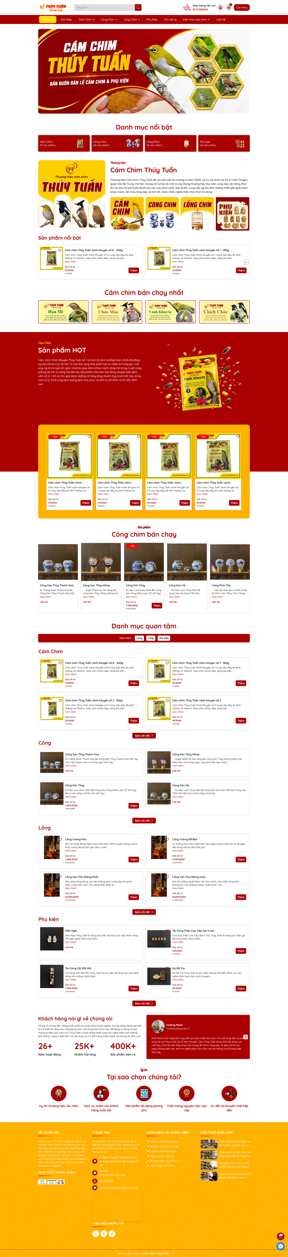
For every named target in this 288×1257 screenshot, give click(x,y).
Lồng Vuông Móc (75, 839)
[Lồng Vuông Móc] (52, 847)
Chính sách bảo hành (164, 1151)
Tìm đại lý (170, 19)
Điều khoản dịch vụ (162, 1156)
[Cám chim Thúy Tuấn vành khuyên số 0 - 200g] (51, 258)
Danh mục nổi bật (144, 127)
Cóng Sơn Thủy (135, 585)
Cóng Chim (108, 19)
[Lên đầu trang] (281, 1227)
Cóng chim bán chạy (144, 534)
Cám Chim (85, 19)
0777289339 (200, 9)
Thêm (133, 270)
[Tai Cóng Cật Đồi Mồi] (52, 976)
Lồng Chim (131, 19)
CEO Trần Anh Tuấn (162, 1165)
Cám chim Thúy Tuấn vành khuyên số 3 (213, 482)
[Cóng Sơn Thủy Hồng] (101, 562)
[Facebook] (103, 1233)
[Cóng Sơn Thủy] (52, 793)
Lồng (151, 638)
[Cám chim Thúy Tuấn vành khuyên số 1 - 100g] (159, 258)
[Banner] (63, 312)
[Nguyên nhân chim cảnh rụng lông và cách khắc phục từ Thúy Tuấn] (209, 1165)
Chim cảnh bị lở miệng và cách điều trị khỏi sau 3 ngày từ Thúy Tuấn (234, 1143)
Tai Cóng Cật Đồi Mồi (78, 968)
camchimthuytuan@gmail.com (118, 1187)
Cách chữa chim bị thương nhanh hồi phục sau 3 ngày (235, 1175)
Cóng (139, 638)
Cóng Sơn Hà (177, 585)
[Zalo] (95, 1233)
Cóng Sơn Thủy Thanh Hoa (57, 585)
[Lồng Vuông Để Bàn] (159, 847)
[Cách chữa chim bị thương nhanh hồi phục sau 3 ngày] (209, 1176)
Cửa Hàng (241, 7)
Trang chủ (48, 19)
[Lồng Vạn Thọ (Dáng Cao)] (159, 885)
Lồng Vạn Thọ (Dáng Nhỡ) (81, 877)
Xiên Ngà (71, 930)
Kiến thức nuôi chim (195, 19)
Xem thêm (70, 261)
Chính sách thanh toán (164, 1141)
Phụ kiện (163, 638)
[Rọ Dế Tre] (159, 976)
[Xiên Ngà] (52, 938)
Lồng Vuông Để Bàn (185, 839)
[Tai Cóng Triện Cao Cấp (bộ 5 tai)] (159, 938)
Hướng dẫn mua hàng (164, 1161)
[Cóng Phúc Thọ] (230, 562)
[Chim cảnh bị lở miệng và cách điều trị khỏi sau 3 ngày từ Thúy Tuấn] (209, 1143)
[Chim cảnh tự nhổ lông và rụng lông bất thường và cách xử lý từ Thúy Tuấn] (209, 1154)
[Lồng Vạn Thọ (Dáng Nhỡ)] (52, 885)
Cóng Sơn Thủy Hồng (96, 585)
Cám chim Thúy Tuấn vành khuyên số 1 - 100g (200, 250)
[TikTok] (112, 1233)
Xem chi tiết (142, 735)
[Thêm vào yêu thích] (60, 250)
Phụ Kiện (151, 19)
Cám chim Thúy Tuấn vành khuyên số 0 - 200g (94, 250)
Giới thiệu (66, 19)
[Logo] (53, 7)
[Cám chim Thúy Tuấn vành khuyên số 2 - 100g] (52, 708)
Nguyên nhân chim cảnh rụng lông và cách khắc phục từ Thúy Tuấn (234, 1165)
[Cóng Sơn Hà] (187, 562)
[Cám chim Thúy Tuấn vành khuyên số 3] (159, 708)
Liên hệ (220, 19)
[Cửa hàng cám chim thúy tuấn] (144, 71)
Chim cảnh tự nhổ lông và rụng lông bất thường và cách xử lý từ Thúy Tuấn (234, 1154)
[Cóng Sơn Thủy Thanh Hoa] (58, 562)
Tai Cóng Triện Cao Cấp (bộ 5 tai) (193, 930)
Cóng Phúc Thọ (221, 585)
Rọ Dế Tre (178, 968)
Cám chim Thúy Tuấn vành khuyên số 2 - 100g (163, 482)
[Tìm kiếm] (138, 7)
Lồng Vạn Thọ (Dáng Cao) (188, 877)
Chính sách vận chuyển (165, 1146)
